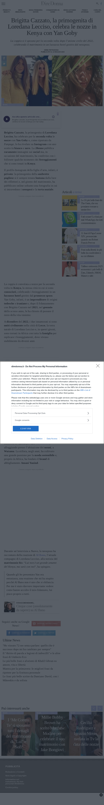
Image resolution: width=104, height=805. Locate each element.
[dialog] (52, 402)
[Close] (98, 366)
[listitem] (52, 413)
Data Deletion (37, 439)
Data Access (52, 439)
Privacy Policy (67, 439)
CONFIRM (25, 428)
